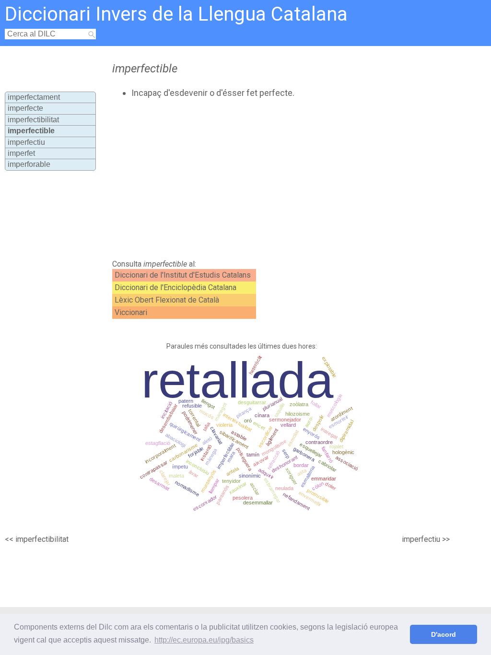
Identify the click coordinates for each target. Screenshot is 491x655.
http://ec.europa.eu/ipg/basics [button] (204, 640)
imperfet (21, 153)
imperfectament (34, 97)
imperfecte (25, 108)
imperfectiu (26, 142)
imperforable (29, 164)
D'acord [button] (443, 634)
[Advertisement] (272, 179)
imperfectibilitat (33, 120)
